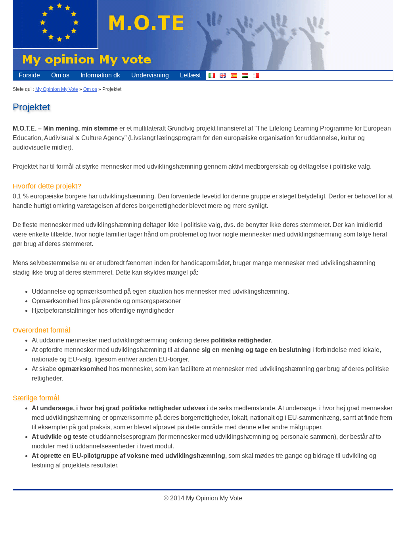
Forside (29, 75)
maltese (256, 75)
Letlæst (190, 75)
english (222, 75)
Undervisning (150, 75)
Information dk (100, 75)
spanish (233, 75)
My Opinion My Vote (56, 89)
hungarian (245, 75)
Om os (60, 75)
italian (211, 75)
